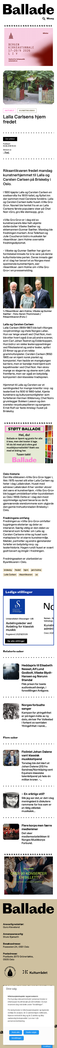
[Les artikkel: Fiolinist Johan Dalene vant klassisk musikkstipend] (28, 764)
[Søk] (43, 18)
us (36, 574)
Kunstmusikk (27, 111)
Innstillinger (47, 1046)
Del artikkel (10, 139)
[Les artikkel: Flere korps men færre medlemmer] (28, 833)
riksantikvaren (25, 574)
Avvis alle (16, 1032)
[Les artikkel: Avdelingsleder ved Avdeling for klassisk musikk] (22, 617)
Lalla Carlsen (10, 574)
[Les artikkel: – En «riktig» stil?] (28, 801)
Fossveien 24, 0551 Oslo (16, 946)
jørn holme (36, 570)
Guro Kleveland (11, 927)
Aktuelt (9, 111)
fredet (18, 570)
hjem (26, 570)
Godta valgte (31, 1032)
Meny (50, 18)
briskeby (8, 570)
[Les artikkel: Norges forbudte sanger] (28, 714)
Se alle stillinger (16, 641)
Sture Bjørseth (11, 936)
